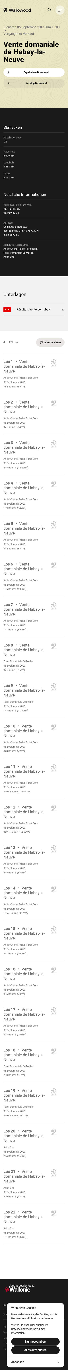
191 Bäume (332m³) (18, 1237)
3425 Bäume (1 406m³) (18, 832)
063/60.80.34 (11, 213)
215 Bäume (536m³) (18, 872)
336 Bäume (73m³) (18, 994)
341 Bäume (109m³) (18, 953)
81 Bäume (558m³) (18, 548)
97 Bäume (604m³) (18, 427)
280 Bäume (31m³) (18, 1075)
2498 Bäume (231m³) (18, 1115)
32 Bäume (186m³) (18, 670)
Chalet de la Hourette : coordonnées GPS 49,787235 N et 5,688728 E (21, 231)
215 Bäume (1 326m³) (18, 467)
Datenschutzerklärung (23, 1329)
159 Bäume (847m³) (18, 508)
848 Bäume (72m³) (18, 751)
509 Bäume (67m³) (18, 1196)
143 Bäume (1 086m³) (18, 710)
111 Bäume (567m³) (18, 629)
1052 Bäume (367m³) (18, 913)
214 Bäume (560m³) (18, 1156)
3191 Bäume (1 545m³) (18, 791)
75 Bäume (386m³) (18, 386)
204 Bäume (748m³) (18, 1034)
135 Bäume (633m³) (18, 589)
